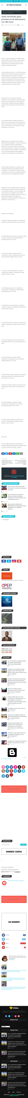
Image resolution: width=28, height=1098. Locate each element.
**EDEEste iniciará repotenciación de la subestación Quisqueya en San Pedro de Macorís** (16, 734)
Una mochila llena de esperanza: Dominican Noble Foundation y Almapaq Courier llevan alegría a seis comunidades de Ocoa (17, 497)
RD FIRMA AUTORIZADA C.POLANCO (10, 25)
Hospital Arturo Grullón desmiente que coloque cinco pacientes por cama (17, 741)
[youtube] (19, 561)
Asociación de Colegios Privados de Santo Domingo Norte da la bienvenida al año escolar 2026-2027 (17, 716)
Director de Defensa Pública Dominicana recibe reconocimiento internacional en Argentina (16, 690)
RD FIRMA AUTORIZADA (14, 5)
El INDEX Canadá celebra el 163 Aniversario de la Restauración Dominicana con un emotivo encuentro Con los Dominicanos (15, 725)
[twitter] (18, 1)
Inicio (4, 11)
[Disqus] (14, 813)
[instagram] (16, 1)
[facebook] (13, 1)
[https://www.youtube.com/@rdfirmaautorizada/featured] (24, 561)
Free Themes (14, 1094)
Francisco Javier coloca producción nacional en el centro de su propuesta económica (17, 488)
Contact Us (19, 1092)
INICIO (9, 1092)
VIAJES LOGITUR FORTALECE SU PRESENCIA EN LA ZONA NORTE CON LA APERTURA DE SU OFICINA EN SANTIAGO (17, 507)
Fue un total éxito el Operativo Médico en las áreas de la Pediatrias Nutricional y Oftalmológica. (17, 662)
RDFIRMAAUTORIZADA (14, 1095)
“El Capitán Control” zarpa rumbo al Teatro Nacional (16, 709)
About (13, 1092)
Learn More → (12, 959)
